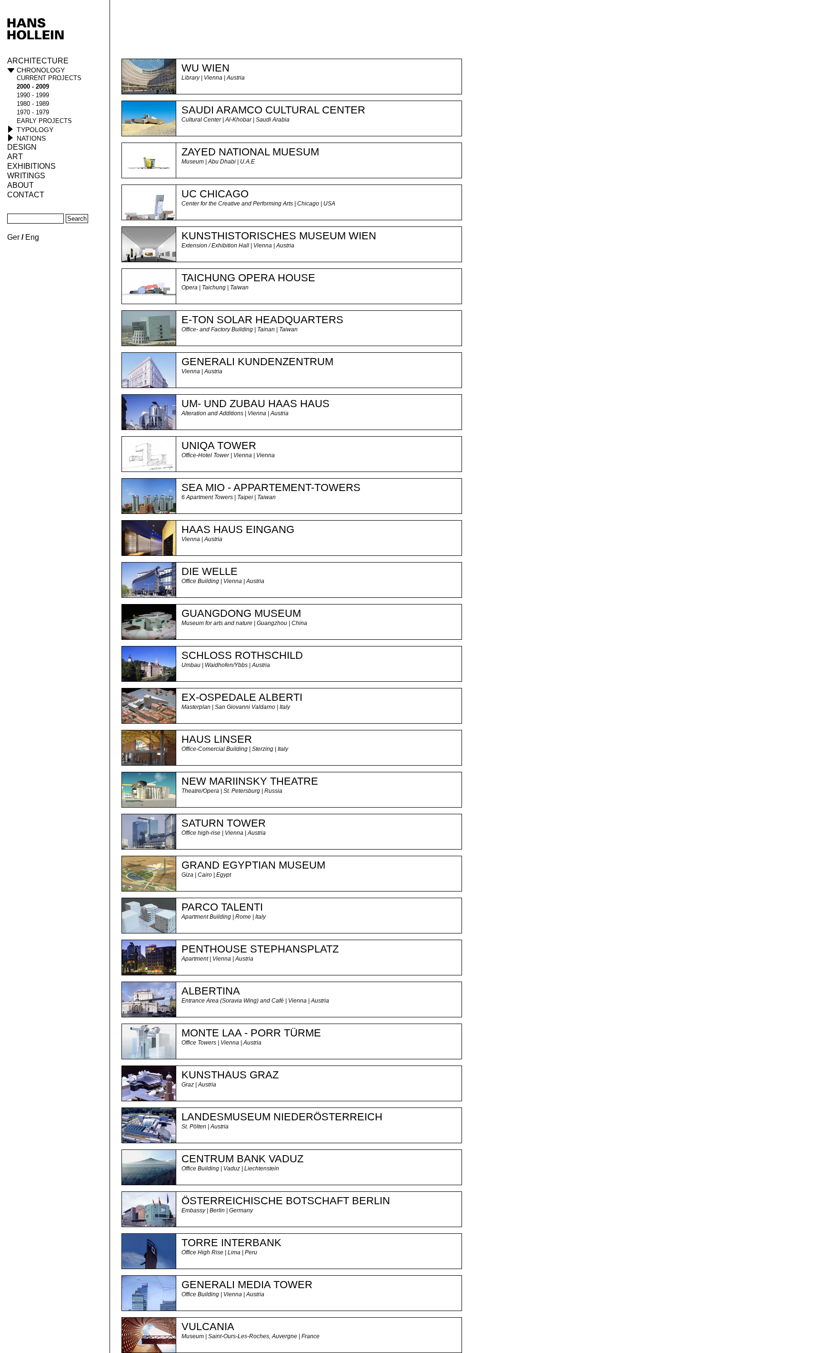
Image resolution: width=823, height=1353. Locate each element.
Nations (31, 138)
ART (15, 157)
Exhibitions (31, 166)
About (20, 185)
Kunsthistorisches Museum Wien (278, 236)
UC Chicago (215, 194)
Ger (13, 237)
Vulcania (207, 1326)
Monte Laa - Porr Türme (251, 1033)
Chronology (41, 70)
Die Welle (209, 571)
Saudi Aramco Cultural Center (273, 110)
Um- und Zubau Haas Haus (255, 404)
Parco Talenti (222, 907)
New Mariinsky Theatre (249, 781)
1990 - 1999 (33, 95)
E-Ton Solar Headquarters (262, 320)
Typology (35, 129)
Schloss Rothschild (242, 655)
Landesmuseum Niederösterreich (281, 1117)
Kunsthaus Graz (230, 1075)
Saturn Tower (223, 823)
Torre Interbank (231, 1243)
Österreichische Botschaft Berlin (285, 1201)
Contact (25, 195)
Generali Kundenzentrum (257, 362)
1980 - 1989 (33, 103)
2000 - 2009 (33, 86)
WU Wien (205, 68)
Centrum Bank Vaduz (242, 1159)
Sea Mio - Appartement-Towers (271, 487)
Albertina (210, 991)
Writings (26, 176)
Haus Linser (216, 739)
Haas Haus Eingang (237, 529)
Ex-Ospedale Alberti (241, 697)
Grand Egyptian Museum (253, 865)
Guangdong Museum (241, 613)
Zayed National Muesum (250, 152)
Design (22, 147)
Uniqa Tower (218, 445)
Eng (32, 237)
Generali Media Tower (246, 1285)
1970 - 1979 (33, 112)
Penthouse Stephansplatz (260, 949)
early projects (44, 120)
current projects (49, 78)
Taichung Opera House (248, 278)
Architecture (38, 61)
